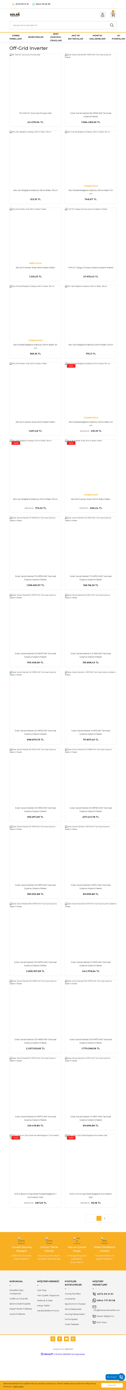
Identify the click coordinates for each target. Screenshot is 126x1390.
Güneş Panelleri (73, 1293)
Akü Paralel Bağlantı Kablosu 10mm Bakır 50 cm (91, 424)
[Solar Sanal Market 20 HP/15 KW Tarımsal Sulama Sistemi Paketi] (35, 851)
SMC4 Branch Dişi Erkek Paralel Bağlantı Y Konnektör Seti (35, 1195)
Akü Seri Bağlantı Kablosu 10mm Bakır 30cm (35, 499)
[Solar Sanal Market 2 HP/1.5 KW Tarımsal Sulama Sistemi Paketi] (90, 851)
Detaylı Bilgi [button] (18, 1386)
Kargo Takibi (43, 1305)
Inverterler (70, 1299)
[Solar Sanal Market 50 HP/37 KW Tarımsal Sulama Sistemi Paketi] (35, 619)
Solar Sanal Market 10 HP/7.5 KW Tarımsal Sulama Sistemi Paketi (35, 1118)
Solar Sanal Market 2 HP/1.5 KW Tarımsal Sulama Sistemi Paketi (90, 887)
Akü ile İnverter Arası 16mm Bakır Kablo (35, 267)
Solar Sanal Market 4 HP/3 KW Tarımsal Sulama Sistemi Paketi (90, 732)
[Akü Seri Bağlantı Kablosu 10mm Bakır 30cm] (35, 465)
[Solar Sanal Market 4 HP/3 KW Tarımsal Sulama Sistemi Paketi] (90, 696)
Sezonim (69, 1349)
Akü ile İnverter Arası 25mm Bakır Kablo (35, 422)
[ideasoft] (47, 1354)
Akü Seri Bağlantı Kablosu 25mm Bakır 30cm (90, 344)
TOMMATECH (90, 186)
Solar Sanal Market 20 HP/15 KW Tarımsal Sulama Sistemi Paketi (35, 887)
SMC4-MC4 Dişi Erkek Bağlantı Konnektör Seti (90, 1195)
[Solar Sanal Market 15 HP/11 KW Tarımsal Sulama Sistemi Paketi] (90, 928)
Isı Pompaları (71, 1319)
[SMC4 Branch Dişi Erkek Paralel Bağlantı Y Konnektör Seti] (35, 1160)
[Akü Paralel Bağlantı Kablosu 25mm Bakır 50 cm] (90, 156)
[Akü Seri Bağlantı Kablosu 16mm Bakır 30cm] (35, 156)
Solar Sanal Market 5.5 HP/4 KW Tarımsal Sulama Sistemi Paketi (91, 655)
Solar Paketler (72, 1324)
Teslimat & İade (45, 1300)
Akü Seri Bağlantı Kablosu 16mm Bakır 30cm (35, 190)
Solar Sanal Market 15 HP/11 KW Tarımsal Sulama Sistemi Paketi (90, 964)
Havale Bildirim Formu (48, 1310)
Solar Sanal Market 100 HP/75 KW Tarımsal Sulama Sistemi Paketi (91, 1041)
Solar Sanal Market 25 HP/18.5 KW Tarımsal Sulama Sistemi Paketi (91, 809)
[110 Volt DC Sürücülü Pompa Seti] (35, 79)
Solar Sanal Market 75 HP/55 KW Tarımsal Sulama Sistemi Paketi (35, 578)
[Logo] (15, 15)
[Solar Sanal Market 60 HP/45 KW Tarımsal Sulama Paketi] (90, 79)
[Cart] (113, 15)
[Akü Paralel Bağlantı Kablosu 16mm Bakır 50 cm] (35, 310)
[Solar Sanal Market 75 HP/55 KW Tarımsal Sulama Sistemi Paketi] (35, 542)
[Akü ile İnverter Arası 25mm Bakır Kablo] (35, 388)
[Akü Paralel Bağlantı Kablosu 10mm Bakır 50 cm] (90, 388)
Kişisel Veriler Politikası (21, 1308)
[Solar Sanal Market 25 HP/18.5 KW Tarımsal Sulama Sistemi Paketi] (90, 774)
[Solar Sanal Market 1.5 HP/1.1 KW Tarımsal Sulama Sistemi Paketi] (90, 1082)
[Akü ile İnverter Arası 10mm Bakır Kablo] (90, 465)
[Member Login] (102, 15)
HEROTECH (35, 263)
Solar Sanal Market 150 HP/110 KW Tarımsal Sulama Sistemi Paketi (35, 964)
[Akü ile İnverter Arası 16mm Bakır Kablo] (35, 233)
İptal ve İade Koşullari (20, 1303)
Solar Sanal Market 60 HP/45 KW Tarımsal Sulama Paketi (90, 115)
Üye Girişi (41, 1290)
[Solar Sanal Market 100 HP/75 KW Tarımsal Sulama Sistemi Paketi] (90, 1005)
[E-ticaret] (63, 1354)
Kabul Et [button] (112, 1385)
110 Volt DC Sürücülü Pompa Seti (35, 113)
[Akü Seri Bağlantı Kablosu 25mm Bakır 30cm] (90, 310)
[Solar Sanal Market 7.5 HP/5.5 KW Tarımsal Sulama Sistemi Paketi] (90, 542)
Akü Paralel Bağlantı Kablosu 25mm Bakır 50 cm (91, 192)
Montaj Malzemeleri (75, 1314)
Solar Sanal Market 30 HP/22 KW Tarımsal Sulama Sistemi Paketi (35, 809)
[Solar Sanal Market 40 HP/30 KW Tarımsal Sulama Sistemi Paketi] (35, 696)
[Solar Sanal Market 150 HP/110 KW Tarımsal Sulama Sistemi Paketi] (35, 928)
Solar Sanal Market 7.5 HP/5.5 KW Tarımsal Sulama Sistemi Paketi (91, 578)
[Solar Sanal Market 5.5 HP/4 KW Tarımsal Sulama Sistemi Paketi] (90, 619)
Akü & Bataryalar (73, 1309)
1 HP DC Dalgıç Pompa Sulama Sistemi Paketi (90, 267)
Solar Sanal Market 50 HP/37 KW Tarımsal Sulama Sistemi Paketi (35, 655)
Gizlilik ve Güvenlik (19, 1298)
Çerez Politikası (17, 1314)
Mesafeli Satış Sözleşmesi (16, 1292)
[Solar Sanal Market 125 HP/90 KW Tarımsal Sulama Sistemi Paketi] (35, 1005)
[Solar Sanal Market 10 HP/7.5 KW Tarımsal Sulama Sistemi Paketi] (35, 1082)
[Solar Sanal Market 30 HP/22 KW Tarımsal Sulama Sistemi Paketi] (35, 774)
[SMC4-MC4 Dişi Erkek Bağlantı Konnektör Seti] (90, 1160)
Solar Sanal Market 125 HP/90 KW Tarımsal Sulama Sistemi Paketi (35, 1041)
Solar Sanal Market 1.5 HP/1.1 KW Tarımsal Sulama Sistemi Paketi (90, 1118)
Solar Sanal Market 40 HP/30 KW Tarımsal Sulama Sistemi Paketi (35, 732)
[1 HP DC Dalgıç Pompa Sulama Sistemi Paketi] (90, 233)
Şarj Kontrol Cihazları (75, 1304)
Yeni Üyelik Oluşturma (48, 1295)
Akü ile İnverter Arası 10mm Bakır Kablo (90, 499)
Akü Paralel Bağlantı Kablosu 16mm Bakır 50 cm (35, 346)
